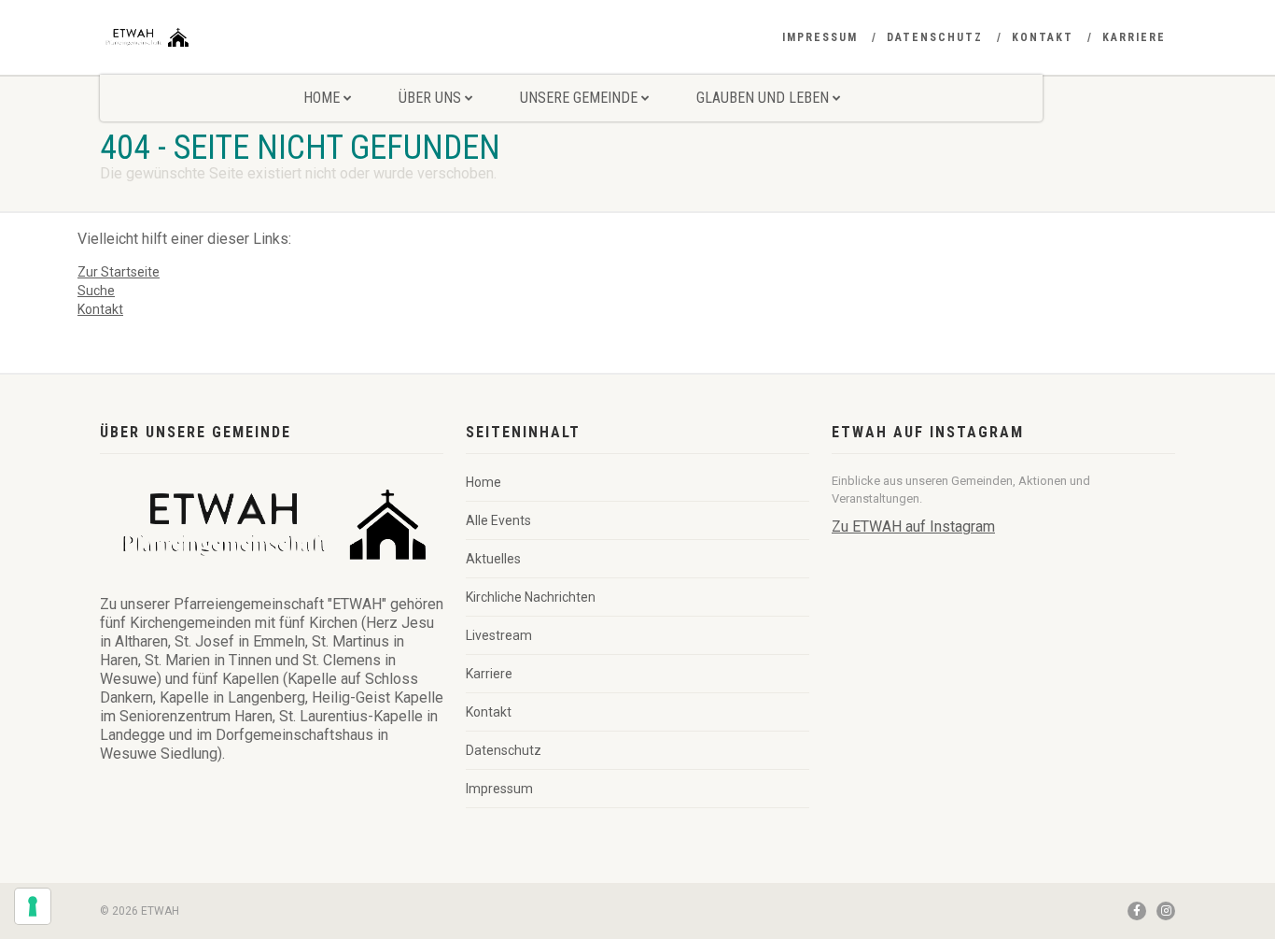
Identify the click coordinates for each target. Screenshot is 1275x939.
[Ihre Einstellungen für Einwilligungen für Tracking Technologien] (32, 906)
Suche (96, 290)
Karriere (1134, 37)
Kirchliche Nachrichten (530, 597)
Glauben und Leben (762, 98)
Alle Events (498, 520)
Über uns (430, 98)
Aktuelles (493, 558)
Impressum (820, 37)
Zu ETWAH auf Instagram (913, 526)
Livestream (499, 635)
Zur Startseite (118, 271)
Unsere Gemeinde (579, 98)
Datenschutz (935, 37)
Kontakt (1042, 37)
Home (321, 98)
